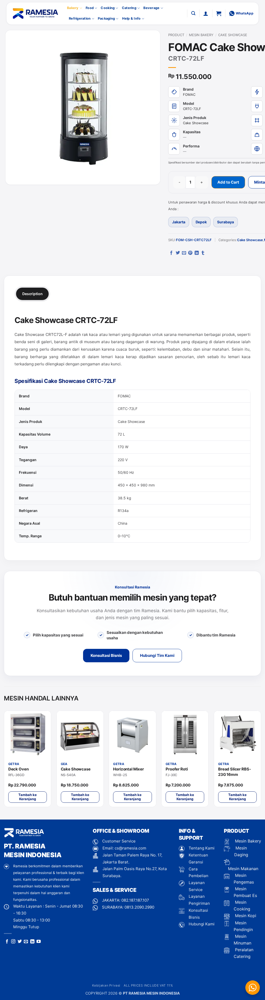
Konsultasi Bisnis (106, 655)
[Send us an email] (26, 941)
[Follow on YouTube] (38, 941)
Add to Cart (228, 182)
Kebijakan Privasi (106, 985)
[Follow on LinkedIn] (32, 941)
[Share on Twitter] (178, 253)
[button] (193, 13)
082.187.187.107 (135, 900)
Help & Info (131, 18)
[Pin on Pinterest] (190, 253)
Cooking (108, 8)
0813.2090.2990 (139, 907)
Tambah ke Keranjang (27, 797)
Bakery (73, 8)
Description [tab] (32, 294)
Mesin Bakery (201, 35)
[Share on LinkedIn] (197, 253)
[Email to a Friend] (184, 253)
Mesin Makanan (243, 868)
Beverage (151, 8)
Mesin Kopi (245, 915)
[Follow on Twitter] (20, 941)
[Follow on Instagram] (13, 941)
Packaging (106, 18)
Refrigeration (80, 18)
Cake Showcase (232, 35)
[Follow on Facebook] (7, 941)
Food (90, 8)
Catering (129, 8)
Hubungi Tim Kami (157, 655)
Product (176, 35)
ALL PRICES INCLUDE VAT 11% (148, 985)
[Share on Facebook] (171, 253)
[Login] (205, 13)
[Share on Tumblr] (203, 253)
